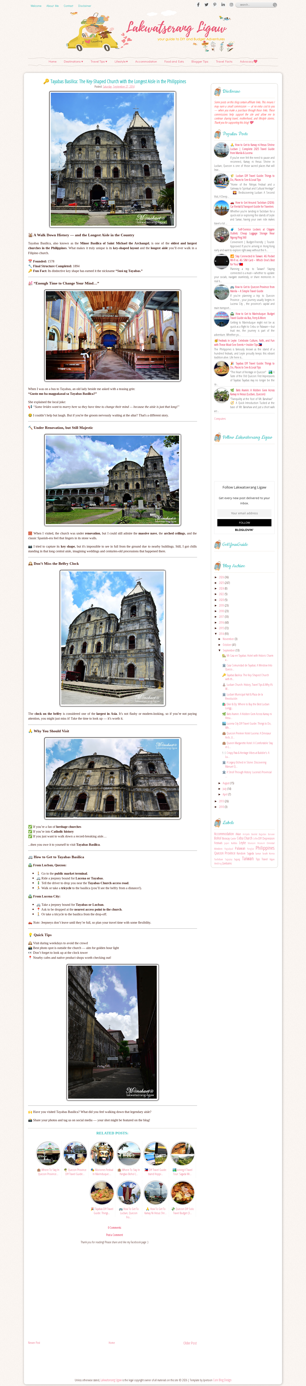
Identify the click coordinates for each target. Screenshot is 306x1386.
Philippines (265, 847)
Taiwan (248, 858)
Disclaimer (84, 6)
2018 (222, 611)
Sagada (250, 853)
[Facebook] (198, 5)
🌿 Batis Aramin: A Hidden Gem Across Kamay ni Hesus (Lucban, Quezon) (252, 392)
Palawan (240, 848)
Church (248, 838)
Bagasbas (262, 834)
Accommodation (146, 61)
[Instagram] (231, 5)
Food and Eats (174, 61)
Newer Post (34, 1342)
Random (241, 853)
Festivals (218, 843)
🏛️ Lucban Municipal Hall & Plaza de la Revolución (242, 696)
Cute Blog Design (222, 1380)
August (226, 783)
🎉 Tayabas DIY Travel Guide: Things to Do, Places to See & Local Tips (252, 365)
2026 (222, 577)
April (225, 794)
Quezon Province (224, 853)
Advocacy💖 (248, 61)
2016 (222, 622)
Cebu (240, 838)
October (227, 645)
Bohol (217, 838)
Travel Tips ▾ (99, 61)
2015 (222, 628)
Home (52, 61)
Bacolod (254, 834)
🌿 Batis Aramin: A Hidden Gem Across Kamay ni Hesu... (247, 716)
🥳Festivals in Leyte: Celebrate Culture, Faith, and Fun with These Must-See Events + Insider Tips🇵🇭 (244, 342)
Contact (68, 6)
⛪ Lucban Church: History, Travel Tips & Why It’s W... (247, 686)
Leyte (242, 842)
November (229, 639)
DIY (260, 838)
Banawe (271, 834)
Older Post (190, 1342)
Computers (220, 418)
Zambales (227, 863)
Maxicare (251, 843)
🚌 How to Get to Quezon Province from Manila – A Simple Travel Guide (252, 289)
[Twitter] (206, 5)
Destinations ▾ (73, 61)
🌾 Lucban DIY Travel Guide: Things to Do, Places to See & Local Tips (252, 178)
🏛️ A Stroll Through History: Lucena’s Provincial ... (247, 774)
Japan (226, 843)
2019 (222, 605)
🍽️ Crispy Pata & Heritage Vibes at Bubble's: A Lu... (245, 755)
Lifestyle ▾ (121, 61)
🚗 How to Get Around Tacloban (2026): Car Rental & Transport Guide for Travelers (252, 205)
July (225, 789)
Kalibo (234, 843)
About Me (52, 6)
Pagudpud (228, 849)
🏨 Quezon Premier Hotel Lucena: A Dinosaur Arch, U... (246, 735)
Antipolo (246, 834)
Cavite (233, 838)
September (229, 650)
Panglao (250, 849)
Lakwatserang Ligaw (111, 1380)
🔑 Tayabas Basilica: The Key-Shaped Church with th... (245, 677)
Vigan (272, 859)
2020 (222, 600)
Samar (258, 853)
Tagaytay (228, 859)
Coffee (255, 838)
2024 (222, 588)
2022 (222, 594)
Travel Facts (224, 61)
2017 (222, 616)
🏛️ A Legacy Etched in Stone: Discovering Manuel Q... (244, 764)
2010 (222, 807)
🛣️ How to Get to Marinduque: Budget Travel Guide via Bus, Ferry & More (252, 316)
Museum (261, 843)
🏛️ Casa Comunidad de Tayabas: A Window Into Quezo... (247, 667)
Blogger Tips (200, 61)
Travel (265, 859)
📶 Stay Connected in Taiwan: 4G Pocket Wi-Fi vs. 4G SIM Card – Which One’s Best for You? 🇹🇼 (252, 260)
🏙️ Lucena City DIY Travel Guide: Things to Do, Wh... (246, 725)
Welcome (36, 6)
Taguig (237, 859)
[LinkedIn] (223, 5)
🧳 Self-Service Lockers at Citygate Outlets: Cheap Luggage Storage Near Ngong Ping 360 (252, 233)
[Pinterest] (215, 5)
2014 (222, 633)
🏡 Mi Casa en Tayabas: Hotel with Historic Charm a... (247, 657)
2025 (222, 583)
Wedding (218, 863)
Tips (258, 859)
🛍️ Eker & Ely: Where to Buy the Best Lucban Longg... (245, 706)
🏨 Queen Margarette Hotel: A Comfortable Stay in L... (247, 745)
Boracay (226, 838)
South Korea (268, 853)
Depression (268, 838)
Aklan (238, 834)
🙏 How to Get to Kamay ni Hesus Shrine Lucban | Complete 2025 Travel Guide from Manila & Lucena (252, 149)
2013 (222, 801)
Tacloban (218, 859)
